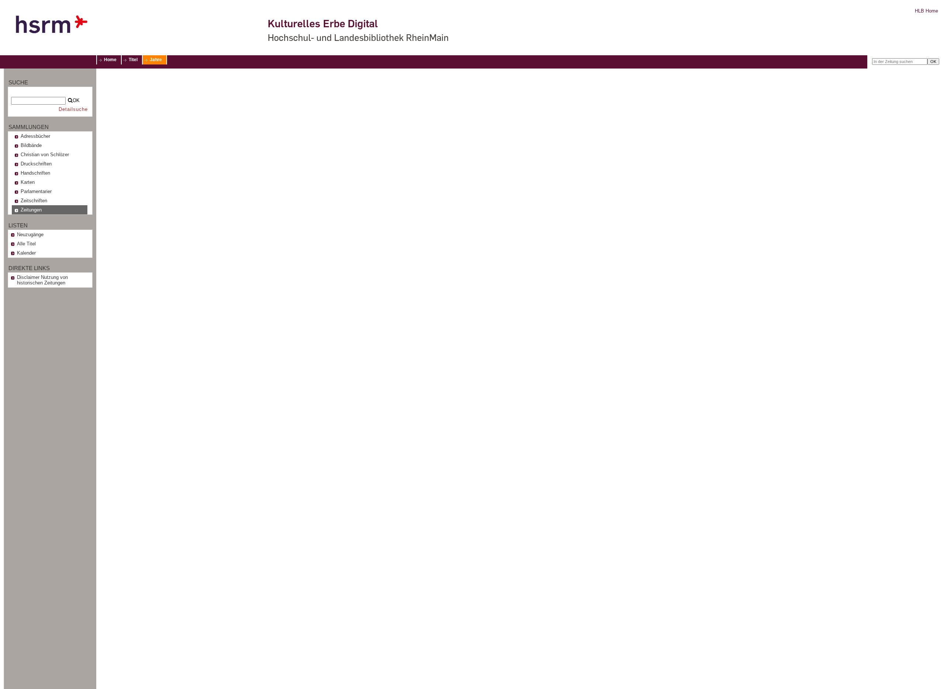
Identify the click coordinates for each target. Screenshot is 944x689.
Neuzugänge (30, 234)
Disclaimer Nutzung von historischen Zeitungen (42, 280)
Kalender (26, 253)
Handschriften (35, 173)
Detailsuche (73, 109)
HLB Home (926, 11)
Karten (28, 182)
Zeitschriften (34, 200)
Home (110, 59)
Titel (133, 59)
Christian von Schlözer (45, 154)
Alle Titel (26, 243)
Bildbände (31, 145)
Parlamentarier (36, 191)
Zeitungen (31, 210)
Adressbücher (35, 136)
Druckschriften (36, 164)
